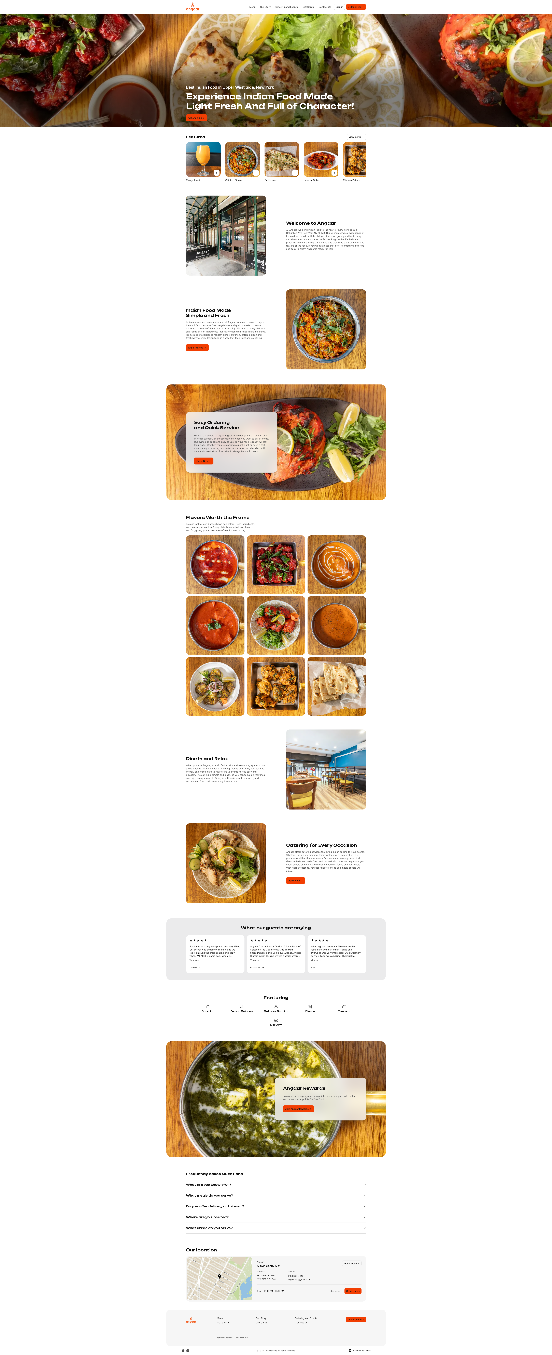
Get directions (352, 1263)
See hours (335, 1291)
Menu (252, 6)
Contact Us (325, 6)
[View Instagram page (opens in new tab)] (187, 1350)
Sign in (339, 6)
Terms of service (224, 1337)
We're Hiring (223, 1322)
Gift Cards (308, 6)
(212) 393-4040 (295, 1276)
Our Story (265, 6)
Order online (353, 1291)
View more (194, 960)
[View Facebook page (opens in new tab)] (183, 1350)
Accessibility (242, 1337)
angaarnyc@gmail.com (299, 1279)
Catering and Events (286, 6)
